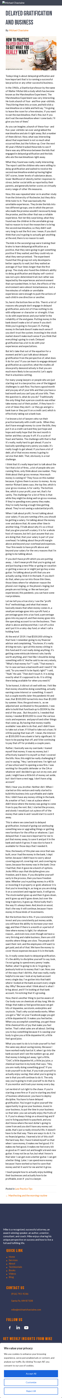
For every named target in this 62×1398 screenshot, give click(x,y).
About (12, 1263)
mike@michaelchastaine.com (26, 1309)
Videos (12, 1273)
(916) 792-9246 (19, 1293)
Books (12, 1270)
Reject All (31, 1391)
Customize (31, 1382)
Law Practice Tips (23, 1188)
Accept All (31, 1373)
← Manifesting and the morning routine (26, 1195)
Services (13, 1260)
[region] (31, 1370)
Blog (11, 1277)
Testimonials (15, 1266)
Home (12, 1256)
